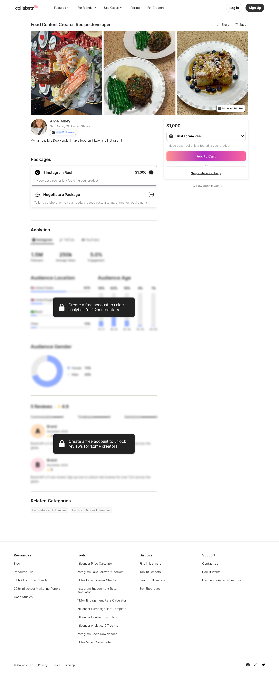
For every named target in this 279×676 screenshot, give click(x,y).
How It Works (211, 572)
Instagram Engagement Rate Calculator (97, 590)
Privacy (43, 665)
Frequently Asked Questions (222, 580)
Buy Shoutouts (150, 588)
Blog (17, 563)
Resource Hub (23, 572)
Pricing (135, 7)
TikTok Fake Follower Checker (97, 580)
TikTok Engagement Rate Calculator (101, 600)
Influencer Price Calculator (95, 563)
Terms (56, 665)
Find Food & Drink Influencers (91, 510)
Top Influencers (150, 572)
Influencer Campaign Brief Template (101, 609)
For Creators (155, 7)
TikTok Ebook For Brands (30, 580)
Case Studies (23, 597)
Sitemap (70, 665)
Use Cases (111, 7)
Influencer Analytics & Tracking (97, 625)
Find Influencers (150, 563)
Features (60, 7)
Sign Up (255, 8)
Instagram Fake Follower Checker (100, 572)
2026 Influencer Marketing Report (37, 588)
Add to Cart (206, 156)
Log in (234, 8)
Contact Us (210, 563)
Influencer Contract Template (97, 617)
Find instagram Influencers (49, 510)
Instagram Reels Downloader (97, 634)
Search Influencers (152, 580)
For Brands (85, 7)
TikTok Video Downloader (94, 642)
